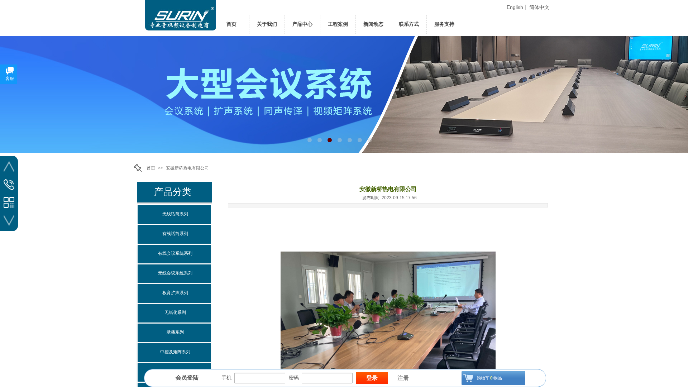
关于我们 (267, 24)
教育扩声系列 (175, 292)
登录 (372, 378)
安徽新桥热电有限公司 (187, 168)
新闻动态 (373, 24)
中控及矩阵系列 (175, 351)
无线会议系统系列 (175, 273)
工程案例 (338, 24)
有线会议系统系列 (175, 253)
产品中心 (302, 24)
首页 (151, 168)
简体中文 (539, 7)
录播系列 (175, 332)
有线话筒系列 (175, 233)
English (515, 7)
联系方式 (409, 24)
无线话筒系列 (175, 213)
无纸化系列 (175, 312)
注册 (403, 378)
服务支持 (444, 24)
